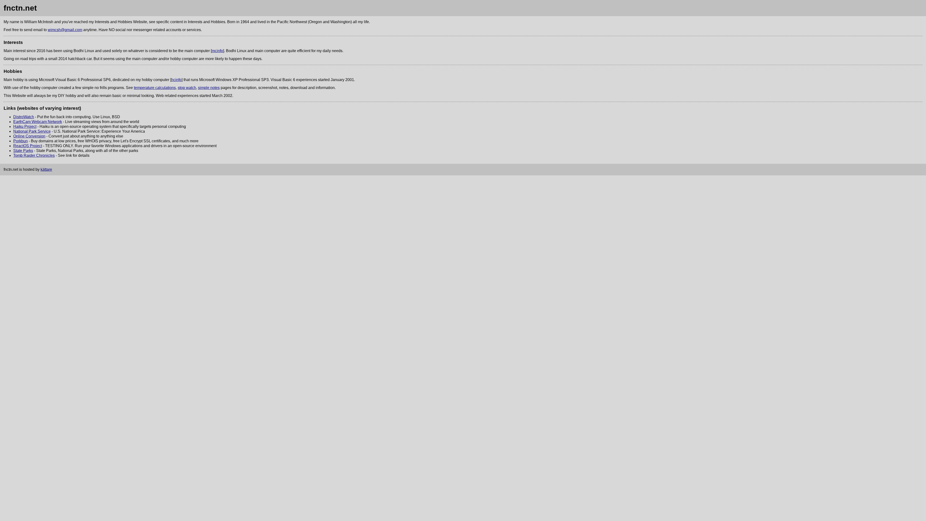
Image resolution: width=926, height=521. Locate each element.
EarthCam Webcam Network (37, 122)
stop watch (187, 88)
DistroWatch (23, 117)
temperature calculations (155, 88)
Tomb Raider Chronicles (34, 155)
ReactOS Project (27, 146)
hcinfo (176, 80)
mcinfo (217, 51)
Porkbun (20, 141)
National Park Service (32, 131)
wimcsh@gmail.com (65, 30)
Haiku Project (24, 126)
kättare (46, 169)
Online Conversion (29, 136)
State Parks (23, 151)
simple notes (209, 88)
